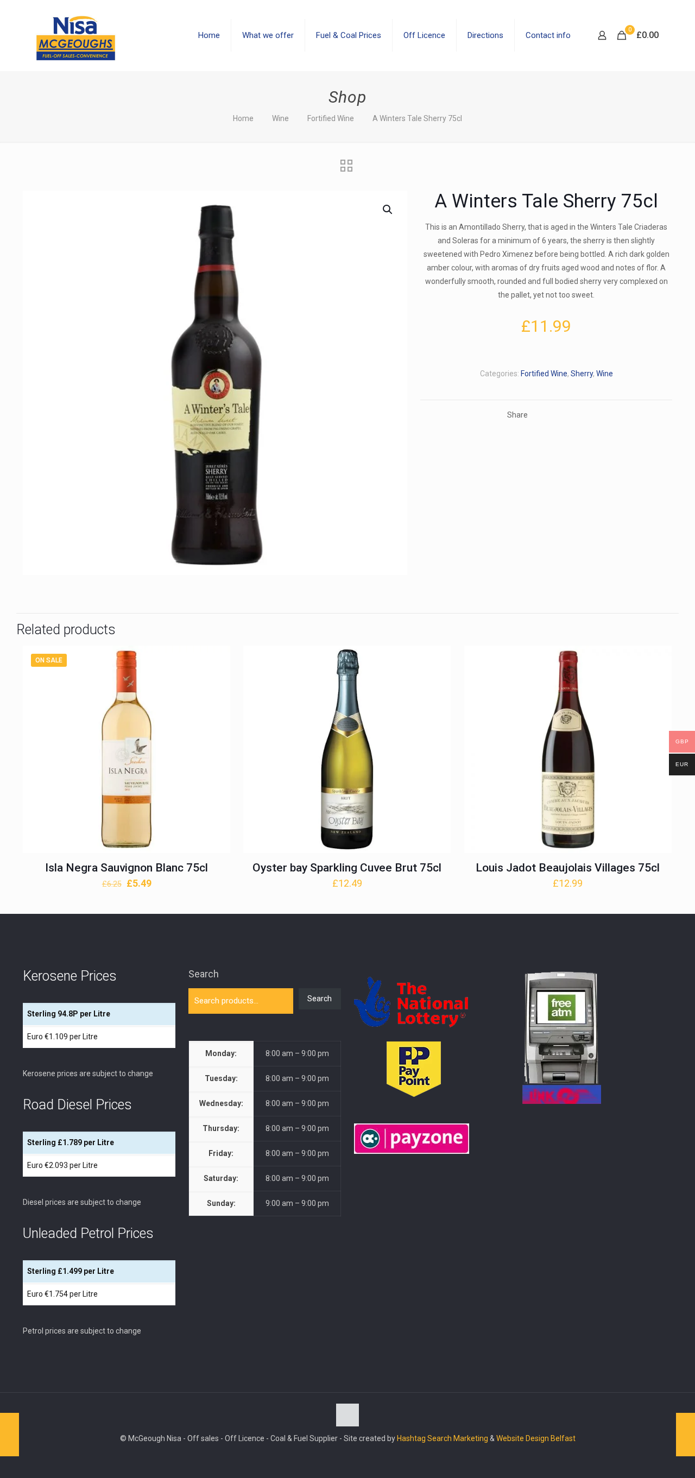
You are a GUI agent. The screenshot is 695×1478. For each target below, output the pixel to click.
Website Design (522, 1438)
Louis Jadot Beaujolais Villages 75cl (568, 867)
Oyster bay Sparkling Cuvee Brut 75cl (346, 867)
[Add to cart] (215, 661)
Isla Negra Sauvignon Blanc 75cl (126, 867)
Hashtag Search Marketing (442, 1438)
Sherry (582, 373)
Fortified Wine (330, 118)
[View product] (215, 684)
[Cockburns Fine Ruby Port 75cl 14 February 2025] (685, 1434)
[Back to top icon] (347, 1415)
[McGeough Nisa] (75, 35)
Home (243, 118)
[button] (388, 209)
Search (203, 974)
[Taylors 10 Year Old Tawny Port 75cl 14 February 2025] (9, 1434)
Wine (280, 118)
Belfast (563, 1438)
